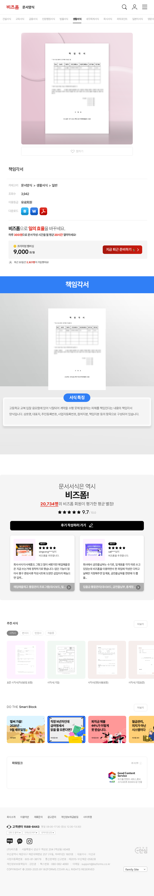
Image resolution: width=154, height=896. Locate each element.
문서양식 (26, 185)
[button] (150, 729)
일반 (54, 185)
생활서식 (42, 185)
